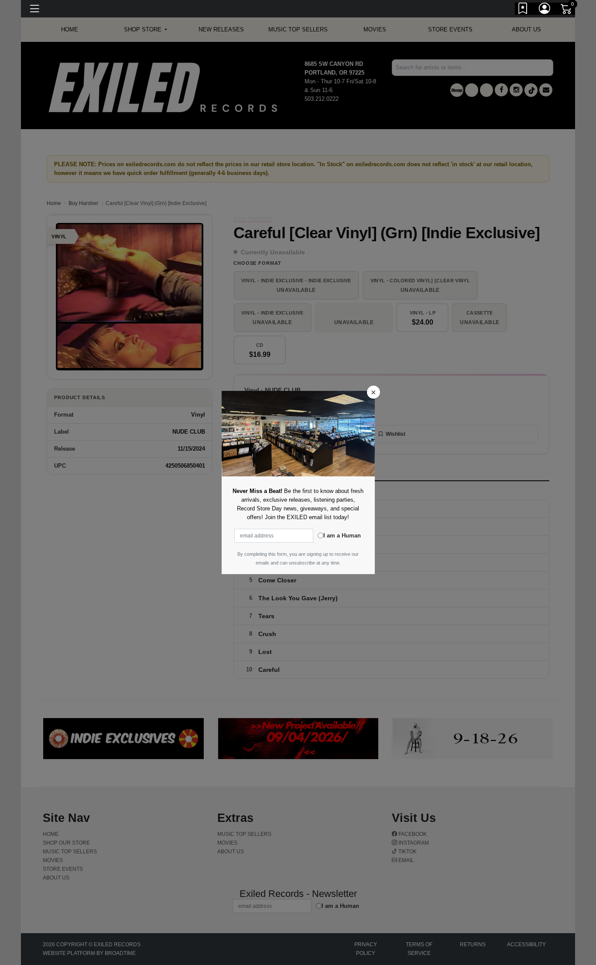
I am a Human (342, 535)
